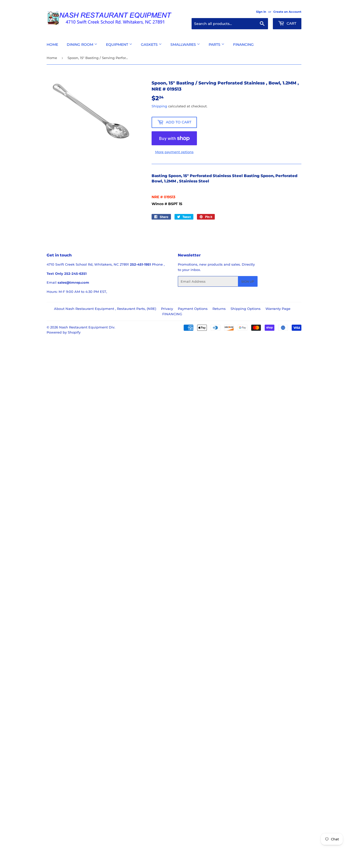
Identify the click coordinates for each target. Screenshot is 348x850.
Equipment (117, 44)
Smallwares (183, 44)
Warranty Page (277, 309)
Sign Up (247, 281)
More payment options (174, 152)
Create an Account (287, 11)
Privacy (167, 309)
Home (52, 44)
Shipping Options (246, 309)
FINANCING (172, 314)
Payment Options (193, 309)
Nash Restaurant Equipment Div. (87, 327)
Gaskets (150, 44)
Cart (291, 23)
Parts (215, 44)
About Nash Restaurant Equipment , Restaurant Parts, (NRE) (105, 309)
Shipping (159, 106)
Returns (219, 309)
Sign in (261, 11)
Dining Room (80, 44)
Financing (243, 44)
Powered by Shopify (64, 332)
